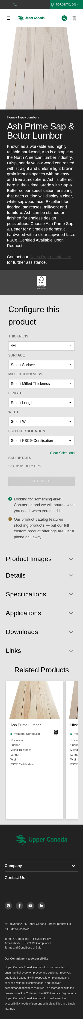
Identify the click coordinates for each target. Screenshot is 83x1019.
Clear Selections (62, 453)
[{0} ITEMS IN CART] (74, 18)
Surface (16, 355)
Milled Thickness (25, 374)
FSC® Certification (26, 431)
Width (14, 412)
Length (15, 393)
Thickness (18, 336)
